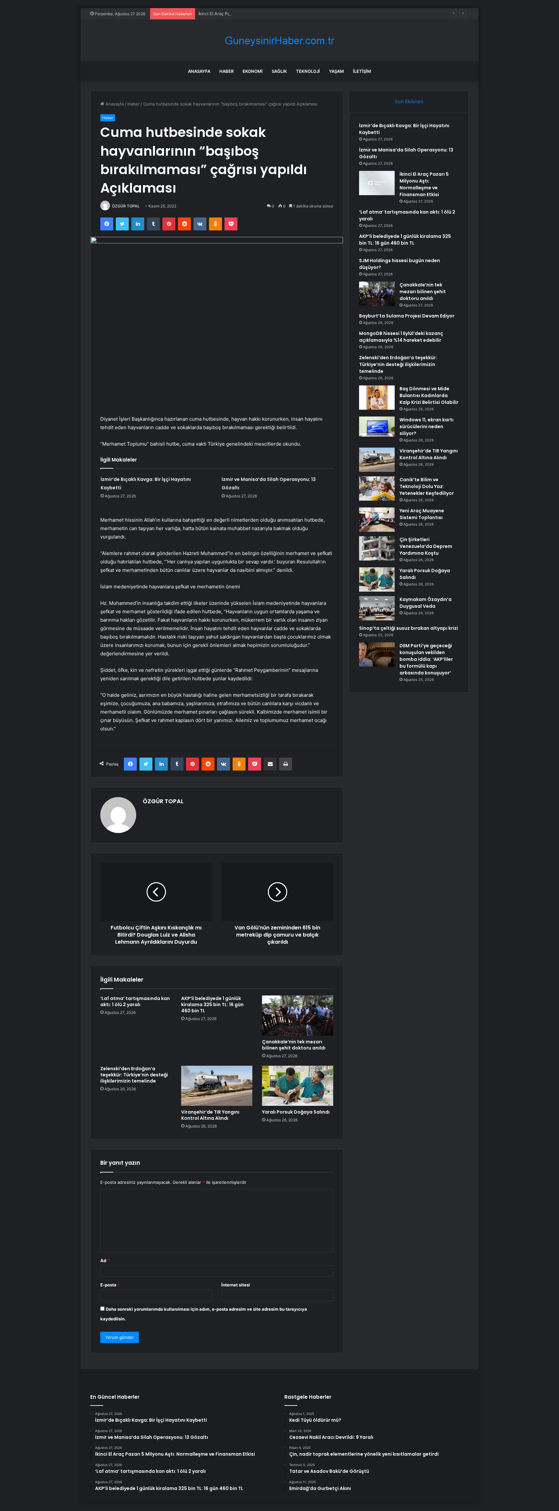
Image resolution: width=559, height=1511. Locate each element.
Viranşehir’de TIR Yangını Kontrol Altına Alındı (210, 1115)
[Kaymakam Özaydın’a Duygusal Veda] (377, 608)
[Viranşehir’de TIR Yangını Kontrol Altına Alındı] (216, 1086)
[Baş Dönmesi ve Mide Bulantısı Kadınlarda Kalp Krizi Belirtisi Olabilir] (377, 397)
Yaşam (336, 71)
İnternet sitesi (235, 1284)
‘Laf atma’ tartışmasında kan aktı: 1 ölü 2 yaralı (135, 1001)
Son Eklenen (409, 101)
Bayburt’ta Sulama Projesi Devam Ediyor (407, 316)
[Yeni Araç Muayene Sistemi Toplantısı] (377, 519)
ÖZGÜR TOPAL (126, 206)
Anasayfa (199, 71)
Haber (226, 71)
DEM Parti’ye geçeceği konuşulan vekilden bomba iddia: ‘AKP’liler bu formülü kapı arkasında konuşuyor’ (426, 659)
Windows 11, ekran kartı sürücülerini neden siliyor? (427, 427)
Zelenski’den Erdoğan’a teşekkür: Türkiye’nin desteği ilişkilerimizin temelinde (134, 1074)
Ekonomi (253, 71)
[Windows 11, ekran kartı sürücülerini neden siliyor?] (377, 427)
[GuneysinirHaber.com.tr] (279, 41)
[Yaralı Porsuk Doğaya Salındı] (297, 1086)
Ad (104, 1260)
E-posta (110, 1284)
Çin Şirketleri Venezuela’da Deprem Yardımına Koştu (426, 546)
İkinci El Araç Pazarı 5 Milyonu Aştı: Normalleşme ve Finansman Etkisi (267, 13)
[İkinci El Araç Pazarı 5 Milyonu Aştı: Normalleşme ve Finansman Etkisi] (377, 183)
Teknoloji (308, 71)
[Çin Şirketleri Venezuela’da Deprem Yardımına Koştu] (377, 548)
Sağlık (279, 71)
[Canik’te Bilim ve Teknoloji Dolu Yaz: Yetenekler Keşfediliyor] (377, 488)
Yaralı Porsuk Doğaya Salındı (296, 1112)
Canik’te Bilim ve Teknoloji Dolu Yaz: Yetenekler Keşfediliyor (427, 486)
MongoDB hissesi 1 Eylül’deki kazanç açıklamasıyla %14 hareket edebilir (401, 336)
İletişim (362, 71)
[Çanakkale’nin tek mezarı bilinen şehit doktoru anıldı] (297, 1015)
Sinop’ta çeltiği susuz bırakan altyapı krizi (408, 628)
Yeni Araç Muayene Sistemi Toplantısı (422, 514)
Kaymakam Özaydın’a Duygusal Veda (426, 602)
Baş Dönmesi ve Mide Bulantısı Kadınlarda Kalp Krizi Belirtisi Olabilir (429, 395)
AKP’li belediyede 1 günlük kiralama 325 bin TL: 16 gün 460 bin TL (212, 1004)
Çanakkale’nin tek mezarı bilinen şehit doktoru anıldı (293, 1045)
